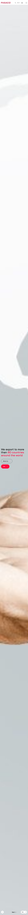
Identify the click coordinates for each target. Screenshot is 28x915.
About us (5, 461)
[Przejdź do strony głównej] (6, 3)
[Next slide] (25, 912)
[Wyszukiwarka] (15, 3)
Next (13, 912)
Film (4, 466)
